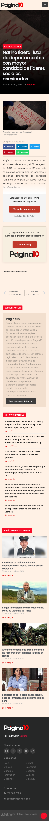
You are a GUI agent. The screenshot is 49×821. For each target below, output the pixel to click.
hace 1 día (10, 461)
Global (29, 763)
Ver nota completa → (24, 209)
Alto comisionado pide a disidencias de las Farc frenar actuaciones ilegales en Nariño (23, 652)
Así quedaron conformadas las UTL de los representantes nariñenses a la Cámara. (23, 508)
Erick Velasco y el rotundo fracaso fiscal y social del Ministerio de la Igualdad (22, 454)
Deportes (9, 778)
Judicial (30, 775)
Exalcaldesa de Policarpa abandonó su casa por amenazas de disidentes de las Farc (23, 697)
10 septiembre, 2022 (12, 84)
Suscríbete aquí (24, 244)
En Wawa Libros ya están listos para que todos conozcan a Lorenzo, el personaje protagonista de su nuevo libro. (24, 471)
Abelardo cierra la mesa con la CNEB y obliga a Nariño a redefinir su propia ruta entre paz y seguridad (23, 424)
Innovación (9, 775)
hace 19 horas (12, 446)
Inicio (6, 763)
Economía (31, 767)
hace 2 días (11, 479)
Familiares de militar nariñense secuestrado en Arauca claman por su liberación (22, 565)
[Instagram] (13, 751)
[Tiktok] (32, 751)
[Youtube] (26, 751)
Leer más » (7, 575)
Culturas (8, 771)
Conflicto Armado (12, 46)
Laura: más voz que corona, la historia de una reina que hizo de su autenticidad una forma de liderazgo (24, 439)
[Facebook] (6, 751)
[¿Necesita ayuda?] (44, 816)
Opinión (8, 767)
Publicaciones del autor (21, 401)
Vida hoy (30, 778)
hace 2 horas (11, 431)
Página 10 (31, 84)
